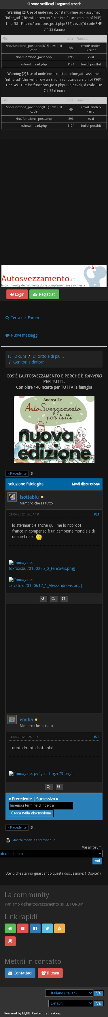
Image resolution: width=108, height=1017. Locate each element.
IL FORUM (17, 356)
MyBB (26, 1013)
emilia (26, 719)
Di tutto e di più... (48, 356)
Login (19, 294)
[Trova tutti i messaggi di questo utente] (54, 598)
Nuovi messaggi (24, 335)
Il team (52, 973)
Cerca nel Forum (24, 317)
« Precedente (16, 474)
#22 (96, 737)
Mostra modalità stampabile (33, 840)
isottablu (29, 497)
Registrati (47, 294)
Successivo (45, 798)
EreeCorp (54, 1013)
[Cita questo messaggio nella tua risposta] (64, 598)
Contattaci (22, 973)
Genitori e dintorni (29, 362)
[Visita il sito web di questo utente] (44, 598)
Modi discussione (86, 484)
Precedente (22, 798)
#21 (96, 514)
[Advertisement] (54, 207)
